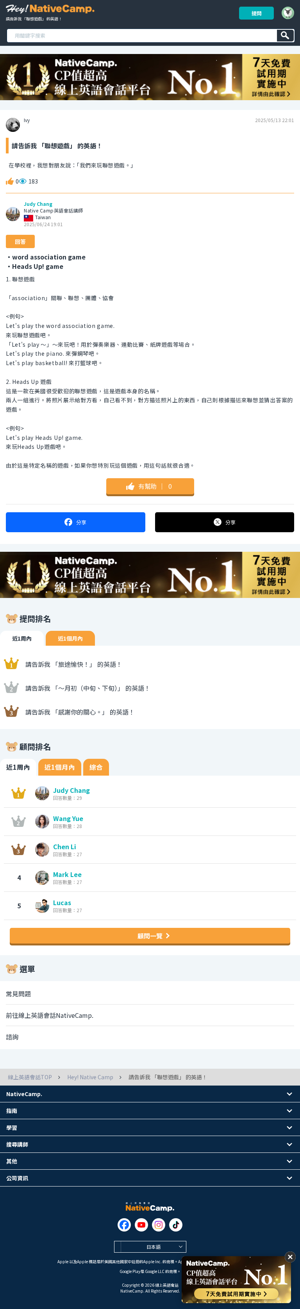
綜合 (96, 767)
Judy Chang (38, 204)
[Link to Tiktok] (175, 1225)
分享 (81, 522)
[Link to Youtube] (141, 1225)
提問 (257, 13)
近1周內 (22, 638)
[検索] (285, 35)
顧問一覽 (150, 935)
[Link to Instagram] (158, 1225)
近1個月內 (70, 638)
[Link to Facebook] (124, 1225)
